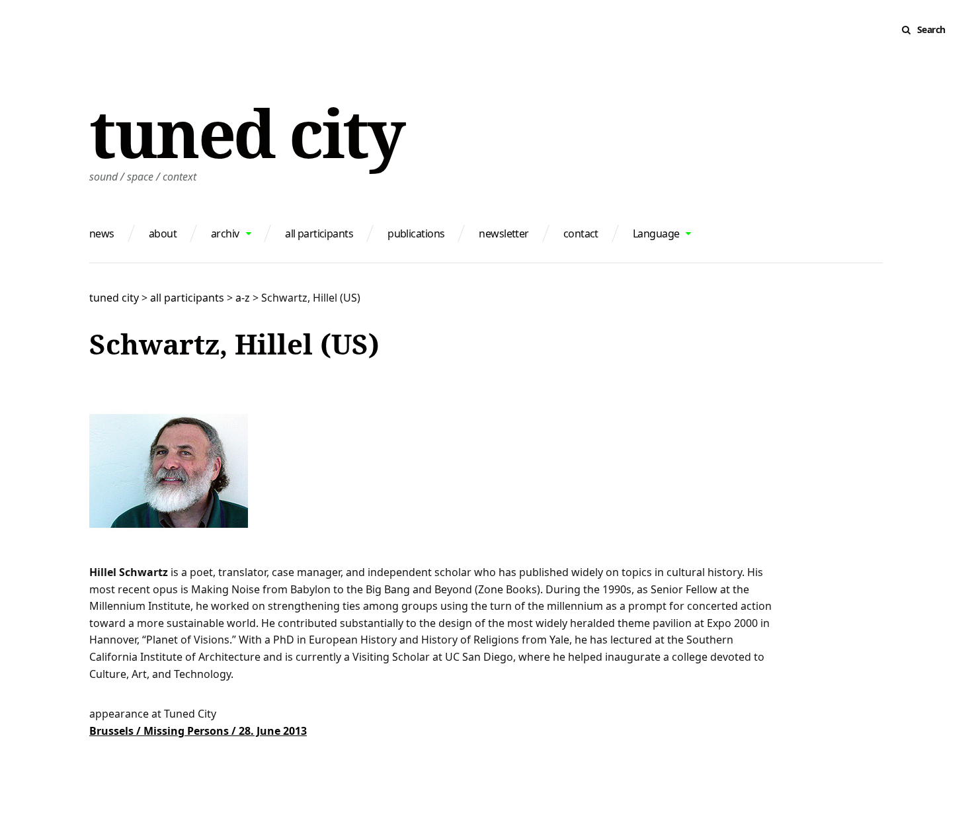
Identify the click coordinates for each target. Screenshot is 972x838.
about (163, 233)
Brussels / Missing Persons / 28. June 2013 (198, 731)
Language (656, 233)
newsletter (503, 233)
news (101, 233)
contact (580, 233)
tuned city (246, 132)
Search (931, 29)
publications (415, 233)
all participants (319, 233)
